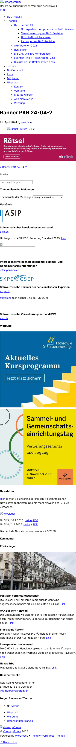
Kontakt (18, 86)
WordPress (21, 735)
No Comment (15, 70)
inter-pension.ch (9, 270)
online (28, 520)
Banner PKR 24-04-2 (13, 167)
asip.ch (4, 231)
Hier (2, 498)
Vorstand (19, 90)
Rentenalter (20, 49)
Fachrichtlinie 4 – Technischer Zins (34, 57)
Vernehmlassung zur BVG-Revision (42, 33)
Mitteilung (6, 297)
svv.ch (4, 318)
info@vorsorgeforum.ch (14, 690)
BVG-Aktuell (14, 16)
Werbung (19, 103)
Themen (12, 20)
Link (63, 238)
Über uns (12, 82)
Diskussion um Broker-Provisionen (34, 62)
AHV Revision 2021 (25, 45)
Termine (11, 66)
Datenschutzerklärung (20, 720)
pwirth (25, 122)
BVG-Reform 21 (23, 25)
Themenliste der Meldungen (16, 197)
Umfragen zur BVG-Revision (38, 41)
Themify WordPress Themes (48, 735)
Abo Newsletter (23, 99)
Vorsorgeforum (12, 731)
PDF (35, 520)
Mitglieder (13, 78)
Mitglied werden (23, 94)
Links (10, 74)
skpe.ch (5, 291)
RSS (2, 10)
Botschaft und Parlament (36, 37)
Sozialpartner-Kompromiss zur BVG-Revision (47, 29)
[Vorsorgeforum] (10, 2)
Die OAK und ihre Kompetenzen (32, 53)
